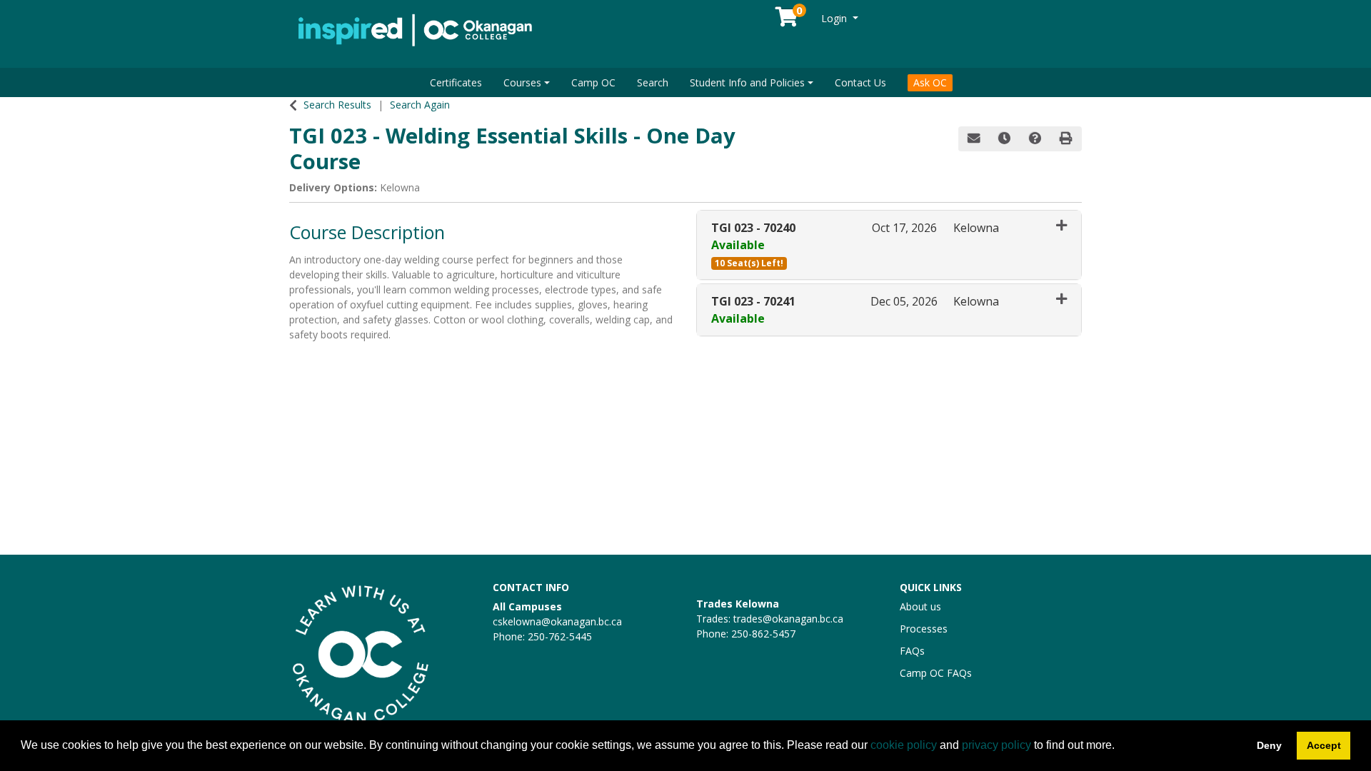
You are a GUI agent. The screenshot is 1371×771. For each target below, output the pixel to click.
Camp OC (593, 82)
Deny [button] (1269, 745)
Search (652, 82)
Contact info (531, 587)
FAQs (912, 650)
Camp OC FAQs (936, 673)
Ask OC (930, 82)
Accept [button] (1324, 745)
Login (835, 18)
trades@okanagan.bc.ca (788, 618)
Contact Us (860, 82)
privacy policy (996, 745)
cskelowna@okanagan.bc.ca (557, 621)
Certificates (456, 82)
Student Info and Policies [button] (747, 82)
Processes (924, 628)
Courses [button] (522, 82)
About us (920, 606)
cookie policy (903, 745)
